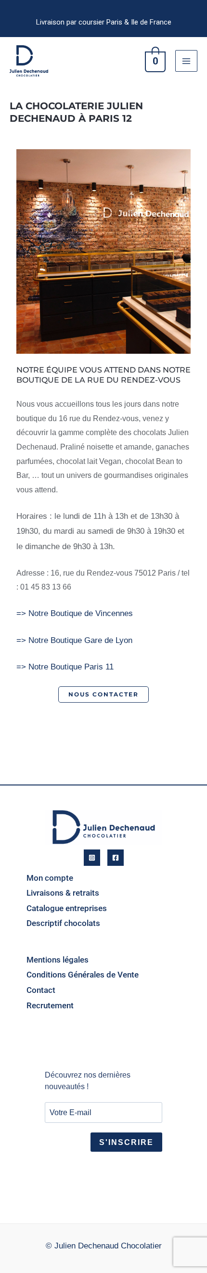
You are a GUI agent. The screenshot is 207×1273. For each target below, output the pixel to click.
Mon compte (49, 878)
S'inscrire (126, 1142)
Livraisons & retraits (62, 893)
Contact (40, 990)
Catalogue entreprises (66, 908)
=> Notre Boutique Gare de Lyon (74, 640)
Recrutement (50, 1005)
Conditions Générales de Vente (82, 974)
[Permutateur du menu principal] (186, 61)
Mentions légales (57, 959)
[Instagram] (92, 857)
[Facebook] (115, 857)
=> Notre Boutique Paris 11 (65, 666)
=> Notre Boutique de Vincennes (74, 613)
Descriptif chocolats (63, 923)
